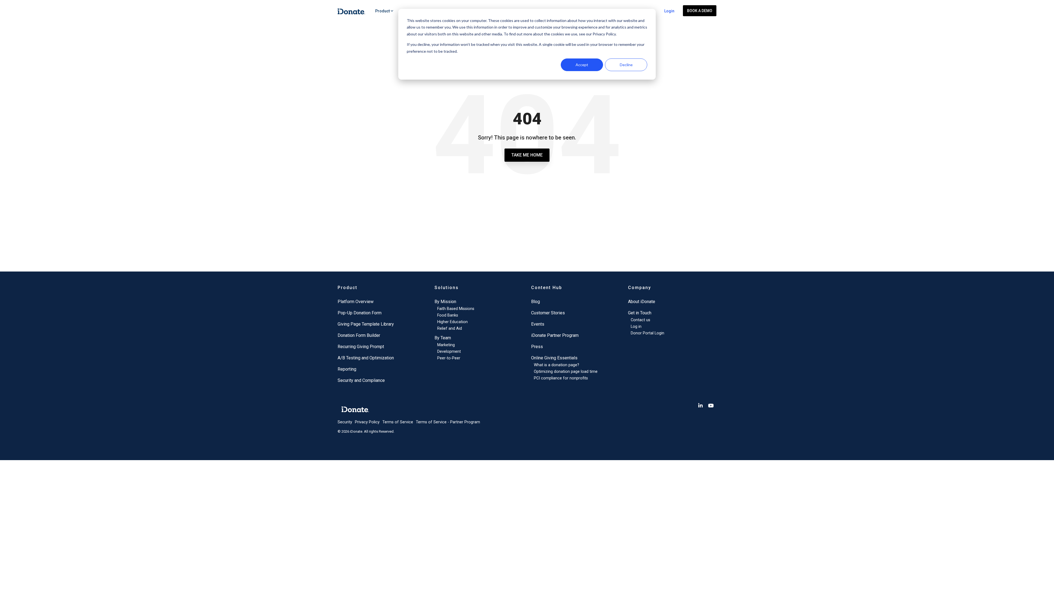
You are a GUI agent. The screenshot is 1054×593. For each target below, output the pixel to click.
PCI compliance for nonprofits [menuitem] (561, 378)
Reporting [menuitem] (347, 369)
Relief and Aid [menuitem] (449, 328)
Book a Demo (699, 11)
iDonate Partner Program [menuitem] (555, 335)
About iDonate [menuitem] (641, 301)
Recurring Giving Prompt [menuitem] (361, 346)
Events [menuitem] (537, 324)
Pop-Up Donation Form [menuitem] (360, 312)
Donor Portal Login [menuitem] (647, 333)
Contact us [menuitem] (640, 320)
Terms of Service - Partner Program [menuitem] (448, 422)
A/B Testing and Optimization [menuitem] (366, 357)
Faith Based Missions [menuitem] (455, 308)
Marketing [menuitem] (446, 345)
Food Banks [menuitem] (447, 315)
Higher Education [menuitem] (452, 322)
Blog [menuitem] (535, 301)
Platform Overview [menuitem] (356, 301)
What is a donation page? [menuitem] (556, 365)
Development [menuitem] (449, 351)
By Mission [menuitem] (445, 301)
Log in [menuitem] (636, 326)
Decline (626, 64)
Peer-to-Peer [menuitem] (448, 358)
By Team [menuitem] (443, 337)
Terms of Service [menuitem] (397, 422)
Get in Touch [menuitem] (639, 312)
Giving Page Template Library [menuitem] (366, 324)
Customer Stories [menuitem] (548, 312)
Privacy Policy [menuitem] (367, 422)
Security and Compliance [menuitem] (361, 380)
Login (669, 11)
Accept (582, 64)
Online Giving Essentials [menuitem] (554, 357)
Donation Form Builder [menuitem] (359, 335)
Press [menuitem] (537, 346)
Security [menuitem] (345, 422)
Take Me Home (527, 155)
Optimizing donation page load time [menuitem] (566, 371)
